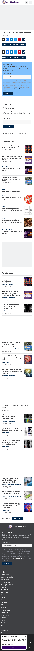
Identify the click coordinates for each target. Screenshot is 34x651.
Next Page (17, 518)
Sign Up (7, 93)
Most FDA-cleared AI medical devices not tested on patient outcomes (12, 371)
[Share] (7, 39)
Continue (8, 126)
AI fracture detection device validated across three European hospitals (11, 442)
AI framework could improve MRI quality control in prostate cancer (11, 417)
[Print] (3, 39)
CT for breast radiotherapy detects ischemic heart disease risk (11, 505)
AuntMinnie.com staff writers (12, 349)
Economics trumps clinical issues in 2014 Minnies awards (12, 209)
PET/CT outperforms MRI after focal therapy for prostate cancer (10, 306)
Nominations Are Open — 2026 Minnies (11, 169)
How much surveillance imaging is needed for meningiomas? (12, 146)
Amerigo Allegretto (9, 284)
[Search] (26, 2)
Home (3, 195)
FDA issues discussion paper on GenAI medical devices (11, 492)
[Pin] (19, 39)
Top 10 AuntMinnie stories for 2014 (11, 198)
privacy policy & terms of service (15, 89)
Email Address (7, 73)
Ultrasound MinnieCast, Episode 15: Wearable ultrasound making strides (12, 158)
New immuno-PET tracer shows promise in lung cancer (12, 429)
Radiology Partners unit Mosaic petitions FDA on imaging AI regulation (10, 480)
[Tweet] (15, 39)
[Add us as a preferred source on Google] (23, 39)
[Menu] (30, 2)
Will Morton (6, 311)
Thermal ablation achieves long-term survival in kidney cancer (11, 358)
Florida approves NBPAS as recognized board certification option (11, 179)
